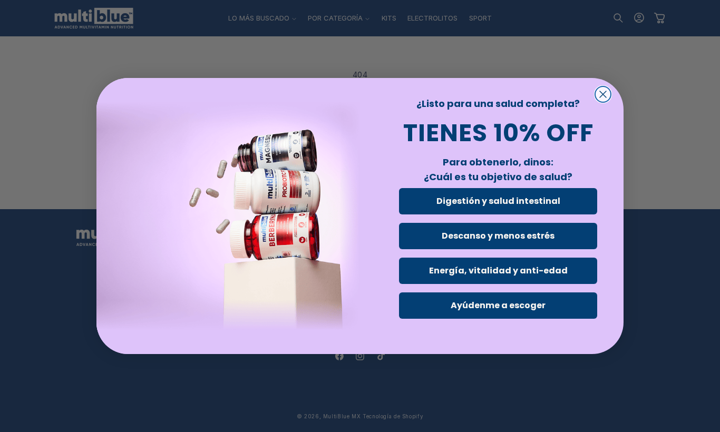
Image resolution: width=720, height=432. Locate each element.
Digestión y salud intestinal (498, 201)
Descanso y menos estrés (498, 236)
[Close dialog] (603, 94)
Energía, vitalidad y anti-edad (498, 270)
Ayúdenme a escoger (498, 305)
